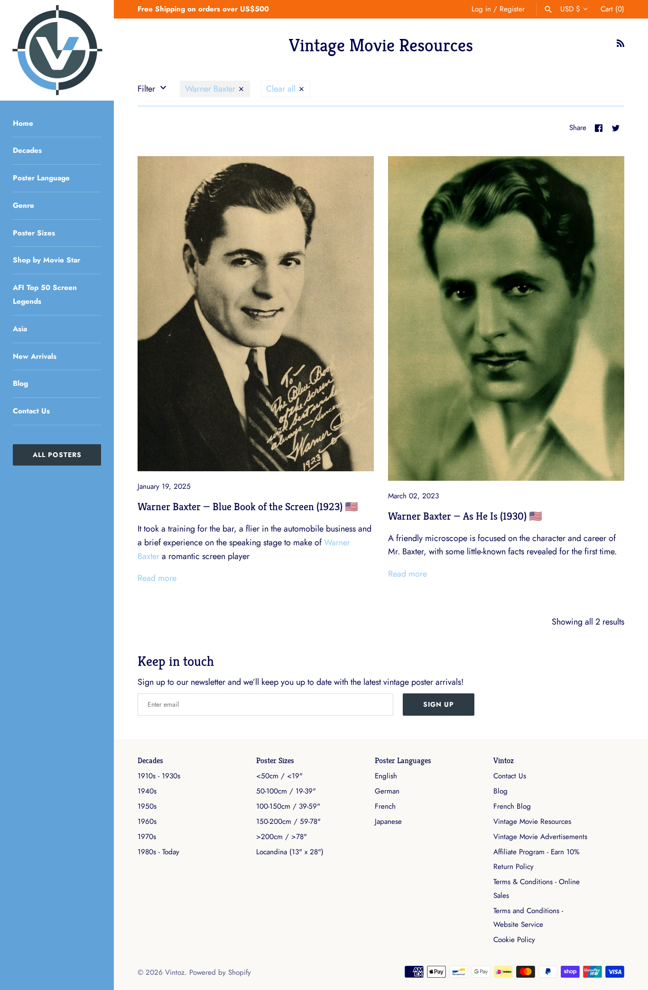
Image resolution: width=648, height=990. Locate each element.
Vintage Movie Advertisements (540, 836)
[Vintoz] (57, 50)
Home (23, 123)
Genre (23, 205)
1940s (147, 791)
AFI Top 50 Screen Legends (45, 294)
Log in (481, 9)
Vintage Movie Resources (532, 821)
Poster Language (41, 178)
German (387, 791)
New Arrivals (34, 356)
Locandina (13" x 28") (290, 852)
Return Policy (513, 866)
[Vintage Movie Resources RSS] (620, 46)
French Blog (512, 806)
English (386, 776)
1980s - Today (158, 852)
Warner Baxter (211, 89)
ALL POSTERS (57, 454)
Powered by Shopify (220, 972)
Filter (147, 89)
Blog (20, 383)
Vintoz (503, 761)
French (385, 806)
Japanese (388, 821)
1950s (147, 806)
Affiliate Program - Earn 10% (536, 852)
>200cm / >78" (281, 836)
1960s (147, 821)
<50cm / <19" (279, 776)
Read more (157, 578)
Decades (27, 150)
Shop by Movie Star (46, 260)
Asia (20, 329)
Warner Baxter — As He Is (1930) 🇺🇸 (465, 516)
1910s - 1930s (159, 776)
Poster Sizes (34, 233)
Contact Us (31, 411)
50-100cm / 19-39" (286, 791)
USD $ (570, 9)
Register (512, 9)
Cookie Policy (514, 939)
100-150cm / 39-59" (288, 806)
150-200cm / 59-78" (288, 821)
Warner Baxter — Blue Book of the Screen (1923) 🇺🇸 (248, 506)
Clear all (282, 89)
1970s (147, 836)
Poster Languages (403, 761)
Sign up (438, 704)
